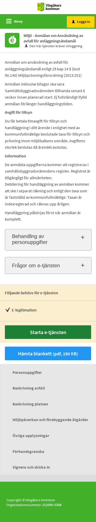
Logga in (81, 21)
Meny (18, 21)
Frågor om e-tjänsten (36, 265)
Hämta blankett (48, 353)
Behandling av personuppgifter (30, 239)
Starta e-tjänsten (48, 332)
